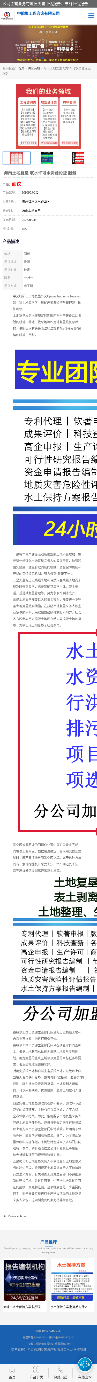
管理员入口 (65, 1349)
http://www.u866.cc (15, 1216)
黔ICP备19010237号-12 (61, 1337)
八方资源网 (35, 1349)
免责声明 (50, 1349)
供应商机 (34, 68)
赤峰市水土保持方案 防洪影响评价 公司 (30, 1307)
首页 (21, 68)
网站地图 (79, 1349)
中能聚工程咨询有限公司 (40, 1343)
